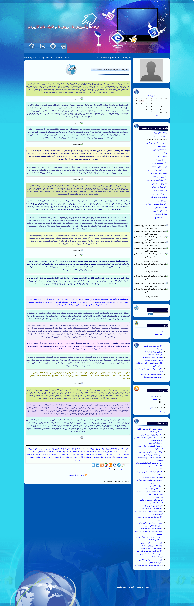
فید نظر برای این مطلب (77, 475)
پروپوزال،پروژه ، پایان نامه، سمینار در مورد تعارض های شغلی (150, 353)
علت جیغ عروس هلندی (160, 176)
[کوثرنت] (123, 465)
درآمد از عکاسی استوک (160, 187)
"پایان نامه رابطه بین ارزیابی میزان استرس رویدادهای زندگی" (151, 524)
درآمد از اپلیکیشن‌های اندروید (157, 180)
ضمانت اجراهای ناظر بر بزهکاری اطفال (150, 429)
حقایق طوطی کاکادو (161, 190)
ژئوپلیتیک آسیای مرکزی (155, 443)
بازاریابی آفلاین (162, 146)
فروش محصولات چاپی (160, 153)
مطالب (153, 396)
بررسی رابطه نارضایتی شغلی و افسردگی (149, 565)
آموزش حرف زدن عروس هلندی (157, 142)
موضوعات (140, 587)
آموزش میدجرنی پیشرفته (159, 173)
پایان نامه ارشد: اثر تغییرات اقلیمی (151, 548)
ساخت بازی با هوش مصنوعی (157, 170)
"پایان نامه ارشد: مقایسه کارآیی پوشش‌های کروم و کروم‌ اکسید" (152, 544)
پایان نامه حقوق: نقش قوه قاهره (152, 528)
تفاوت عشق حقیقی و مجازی (158, 211)
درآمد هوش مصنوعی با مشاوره (157, 204)
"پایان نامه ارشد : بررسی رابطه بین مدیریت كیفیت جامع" (151, 561)
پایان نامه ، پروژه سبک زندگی (153, 377)
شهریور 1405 (151, 96)
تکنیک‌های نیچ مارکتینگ (159, 197)
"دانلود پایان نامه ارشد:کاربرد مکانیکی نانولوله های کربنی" (150, 481)
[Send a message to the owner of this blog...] (53, 46)
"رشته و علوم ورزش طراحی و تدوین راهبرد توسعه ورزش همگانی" (150, 453)
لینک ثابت (110, 469)
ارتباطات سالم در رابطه (160, 132)
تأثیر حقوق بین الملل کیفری (153, 505)
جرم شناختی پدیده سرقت (154, 488)
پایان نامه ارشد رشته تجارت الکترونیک (150, 551)
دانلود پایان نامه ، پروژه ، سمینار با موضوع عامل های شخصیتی (151, 359)
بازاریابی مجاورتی (161, 156)
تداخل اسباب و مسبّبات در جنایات (151, 500)
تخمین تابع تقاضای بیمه (154, 503)
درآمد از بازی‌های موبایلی (159, 163)
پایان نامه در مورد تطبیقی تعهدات (151, 374)
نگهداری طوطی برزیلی (160, 207)
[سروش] (114, 465)
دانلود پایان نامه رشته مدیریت (152, 477)
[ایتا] (110, 465)
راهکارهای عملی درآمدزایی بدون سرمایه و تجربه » (114, 57)
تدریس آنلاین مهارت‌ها (160, 166)
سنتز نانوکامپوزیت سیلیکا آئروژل (152, 434)
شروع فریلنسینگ (162, 200)
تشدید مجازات (158, 497)
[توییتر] (93, 465)
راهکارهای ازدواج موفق (160, 183)
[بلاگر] (102, 465)
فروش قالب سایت (161, 214)
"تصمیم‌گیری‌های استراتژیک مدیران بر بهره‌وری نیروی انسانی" (150, 493)
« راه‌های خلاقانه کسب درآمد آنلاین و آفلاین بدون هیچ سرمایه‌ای (46, 57)
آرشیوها (131, 587)
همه (161, 331)
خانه (147, 587)
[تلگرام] (119, 465)
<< (157, 115)
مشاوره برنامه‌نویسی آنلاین (158, 136)
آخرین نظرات (121, 587)
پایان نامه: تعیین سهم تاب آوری (152, 508)
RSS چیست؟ (164, 412)
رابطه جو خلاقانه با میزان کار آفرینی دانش (149, 463)
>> (145, 115)
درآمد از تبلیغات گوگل (160, 217)
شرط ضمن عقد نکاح (156, 432)
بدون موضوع (158, 334)
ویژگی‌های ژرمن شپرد (160, 149)
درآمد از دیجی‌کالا (161, 159)
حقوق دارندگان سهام (156, 485)
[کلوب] (106, 465)
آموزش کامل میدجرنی (160, 193)
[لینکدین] (97, 465)
